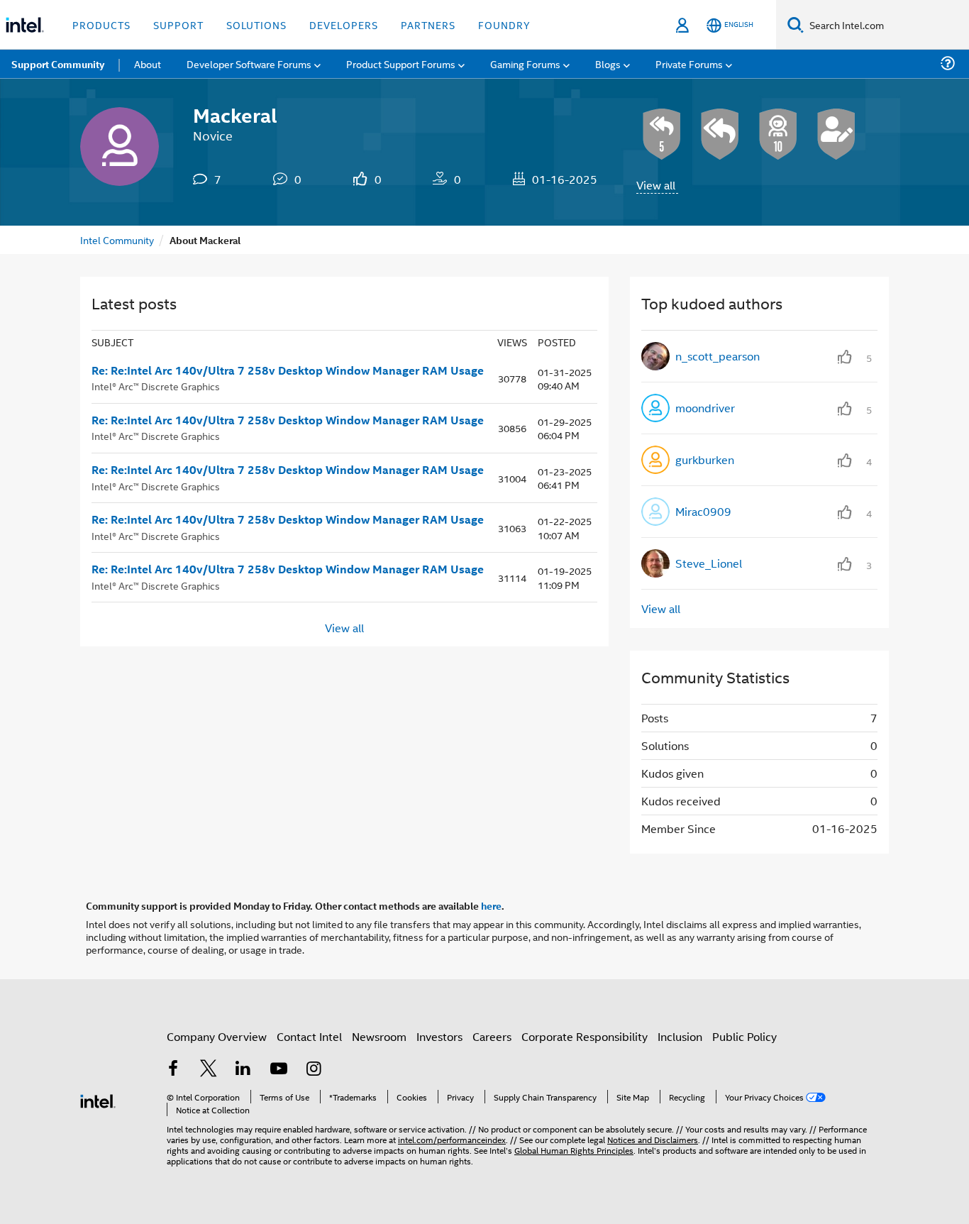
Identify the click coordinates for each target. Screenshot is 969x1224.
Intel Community (117, 239)
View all (655, 185)
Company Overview (217, 1036)
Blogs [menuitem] (608, 63)
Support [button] (178, 24)
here (491, 905)
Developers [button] (343, 24)
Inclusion (680, 1036)
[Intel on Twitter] (208, 1070)
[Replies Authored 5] (661, 134)
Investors (439, 1036)
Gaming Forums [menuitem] (525, 63)
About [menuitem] (147, 63)
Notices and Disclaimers (652, 1139)
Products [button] (101, 24)
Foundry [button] (504, 24)
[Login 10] (778, 134)
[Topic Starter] (836, 134)
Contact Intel (309, 1036)
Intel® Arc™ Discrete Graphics (156, 385)
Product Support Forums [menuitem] (400, 63)
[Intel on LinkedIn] (243, 1070)
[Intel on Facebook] (173, 1070)
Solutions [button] (256, 24)
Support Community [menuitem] (57, 64)
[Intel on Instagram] (313, 1070)
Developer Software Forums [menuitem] (249, 63)
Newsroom (379, 1036)
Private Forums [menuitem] (689, 63)
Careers (491, 1036)
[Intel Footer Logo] (98, 1099)
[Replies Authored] (720, 134)
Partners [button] (428, 24)
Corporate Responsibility (584, 1036)
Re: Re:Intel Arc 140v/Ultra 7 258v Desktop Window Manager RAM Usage (288, 370)
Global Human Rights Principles (573, 1150)
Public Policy (744, 1036)
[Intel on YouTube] (279, 1070)
